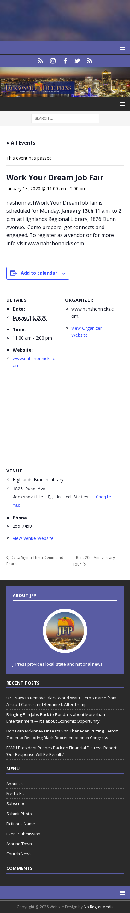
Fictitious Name (20, 824)
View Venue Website (33, 538)
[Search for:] (65, 118)
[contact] (40, 61)
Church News (19, 854)
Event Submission (23, 834)
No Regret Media (99, 907)
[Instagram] (52, 61)
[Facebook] (65, 61)
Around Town (19, 843)
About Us (15, 783)
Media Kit (15, 793)
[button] (121, 47)
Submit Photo (19, 813)
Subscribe (16, 803)
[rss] (89, 61)
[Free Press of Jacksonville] (65, 94)
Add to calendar (39, 273)
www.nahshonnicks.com (56, 243)
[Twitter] (77, 61)
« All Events (20, 142)
